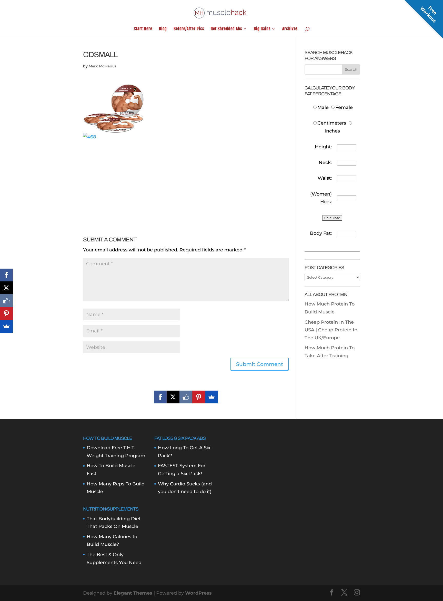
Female (344, 107)
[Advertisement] (186, 176)
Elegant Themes (133, 593)
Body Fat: (321, 233)
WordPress (198, 593)
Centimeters (331, 123)
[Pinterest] (198, 397)
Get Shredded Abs (226, 29)
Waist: (325, 178)
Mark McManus (102, 66)
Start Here (143, 29)
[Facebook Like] (185, 397)
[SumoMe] (211, 397)
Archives (290, 29)
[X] (173, 397)
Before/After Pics (189, 29)
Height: (323, 147)
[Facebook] (160, 397)
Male (323, 107)
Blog (163, 29)
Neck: (325, 162)
